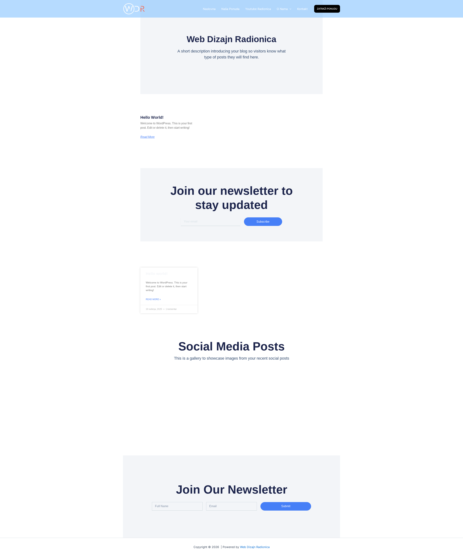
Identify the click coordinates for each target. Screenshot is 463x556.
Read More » (153, 299)
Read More (147, 137)
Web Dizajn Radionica (255, 547)
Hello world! (151, 117)
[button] (289, 9)
